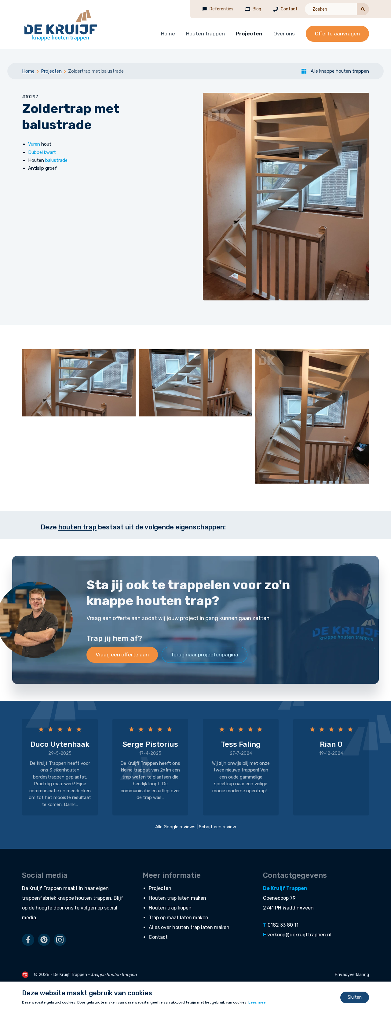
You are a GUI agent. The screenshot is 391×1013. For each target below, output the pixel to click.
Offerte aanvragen (337, 34)
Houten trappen (205, 34)
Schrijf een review (217, 827)
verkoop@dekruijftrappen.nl (299, 935)
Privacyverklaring (352, 974)
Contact (289, 9)
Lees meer (257, 1002)
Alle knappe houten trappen (340, 71)
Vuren (34, 144)
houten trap (77, 527)
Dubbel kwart (42, 152)
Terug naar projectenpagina (204, 655)
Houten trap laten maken (177, 898)
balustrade (56, 160)
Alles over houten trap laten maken (189, 927)
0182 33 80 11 (283, 925)
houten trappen (93, 898)
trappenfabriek (39, 898)
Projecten (249, 34)
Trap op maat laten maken (178, 917)
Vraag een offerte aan (122, 655)
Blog (257, 9)
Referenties (221, 9)
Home (168, 34)
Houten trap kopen (170, 908)
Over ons (284, 34)
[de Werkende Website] (25, 974)
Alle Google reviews (175, 827)
